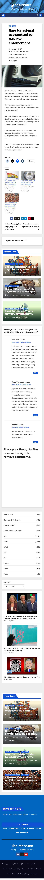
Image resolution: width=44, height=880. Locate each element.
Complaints (31, 869)
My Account (15, 874)
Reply (35, 372)
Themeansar (37, 864)
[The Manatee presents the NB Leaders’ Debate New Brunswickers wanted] (22, 603)
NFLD (6, 547)
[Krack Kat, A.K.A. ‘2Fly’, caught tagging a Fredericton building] (22, 635)
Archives (7, 582)
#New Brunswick (15, 58)
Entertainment (10, 264)
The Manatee (22, 5)
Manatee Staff (16, 49)
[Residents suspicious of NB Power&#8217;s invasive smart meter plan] (28, 175)
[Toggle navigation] (20, 15)
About (10, 869)
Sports (6, 569)
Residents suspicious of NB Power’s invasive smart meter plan (28, 183)
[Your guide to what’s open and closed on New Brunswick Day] (12, 175)
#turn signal (13, 61)
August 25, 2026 (13, 737)
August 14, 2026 (13, 783)
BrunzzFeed (8, 514)
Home (5, 869)
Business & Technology (12, 308)
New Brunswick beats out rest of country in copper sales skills (11, 205)
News (14, 26)
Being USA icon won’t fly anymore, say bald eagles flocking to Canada (20, 292)
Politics (16, 286)
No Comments (10, 717)
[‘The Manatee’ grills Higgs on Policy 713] (22, 666)
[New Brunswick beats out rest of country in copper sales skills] (12, 197)
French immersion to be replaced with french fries (30, 225)
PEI (5, 558)
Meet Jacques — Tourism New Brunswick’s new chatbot (20, 314)
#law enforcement (15, 55)
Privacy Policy (24, 874)
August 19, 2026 (13, 760)
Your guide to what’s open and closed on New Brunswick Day (10, 183)
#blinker (25, 51)
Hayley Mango (23, 295)
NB (10, 26)
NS (5, 552)
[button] (37, 15)
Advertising (16, 869)
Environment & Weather (12, 531)
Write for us (34, 874)
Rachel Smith (23, 317)
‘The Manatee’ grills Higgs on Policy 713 (21, 677)
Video (6, 574)
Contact (38, 869)
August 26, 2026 (13, 714)
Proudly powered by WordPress (11, 864)
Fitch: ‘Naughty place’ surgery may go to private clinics (13, 226)
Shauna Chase (23, 273)
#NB (24, 55)
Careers (24, 869)
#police (24, 58)
